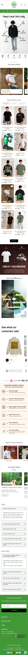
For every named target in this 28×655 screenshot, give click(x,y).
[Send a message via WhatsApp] (25, 652)
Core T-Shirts (6, 103)
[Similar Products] (12, 108)
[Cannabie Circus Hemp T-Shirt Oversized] (7, 167)
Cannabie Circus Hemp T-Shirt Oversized (7, 180)
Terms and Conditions (9, 649)
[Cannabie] (14, 4)
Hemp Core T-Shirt (20, 153)
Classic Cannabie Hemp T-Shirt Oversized (20, 128)
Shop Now (14, 46)
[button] (2, 4)
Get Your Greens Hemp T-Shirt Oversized (8, 154)
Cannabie (18, 645)
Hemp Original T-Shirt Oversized (7, 128)
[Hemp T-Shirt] (9, 452)
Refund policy (10, 648)
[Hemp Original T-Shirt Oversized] (7, 115)
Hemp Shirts (14, 103)
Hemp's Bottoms (22, 103)
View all (14, 241)
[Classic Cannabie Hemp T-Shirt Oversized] (20, 115)
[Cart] (25, 4)
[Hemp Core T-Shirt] (20, 141)
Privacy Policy (18, 648)
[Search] (21, 4)
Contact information (19, 649)
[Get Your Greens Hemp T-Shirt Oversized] (7, 141)
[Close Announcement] (25, 11)
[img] (14, 356)
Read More (5, 495)
